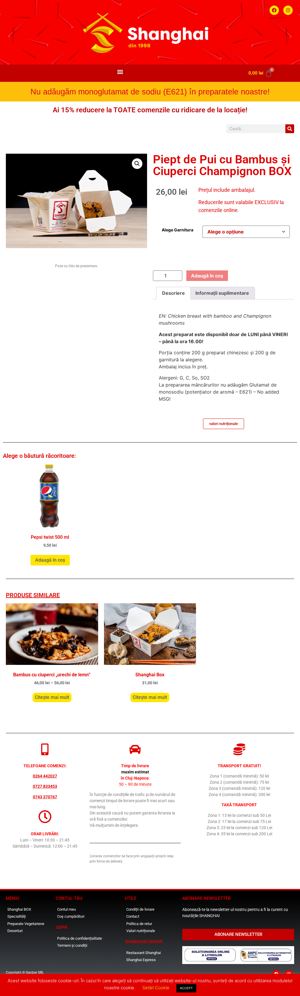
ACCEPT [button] (186, 988)
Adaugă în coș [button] (50, 560)
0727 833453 (45, 786)
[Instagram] (288, 10)
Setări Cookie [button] (155, 987)
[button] (120, 72)
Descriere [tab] (173, 293)
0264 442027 (45, 776)
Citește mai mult (52, 697)
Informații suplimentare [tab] (222, 293)
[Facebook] (274, 10)
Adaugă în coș (207, 276)
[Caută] (289, 128)
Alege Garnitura (177, 230)
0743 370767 (45, 797)
